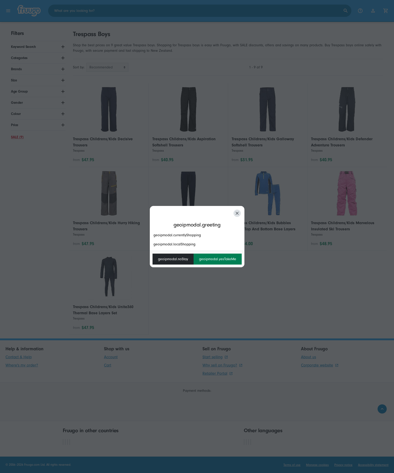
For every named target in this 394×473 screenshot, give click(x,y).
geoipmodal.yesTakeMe (217, 259)
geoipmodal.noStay (173, 259)
